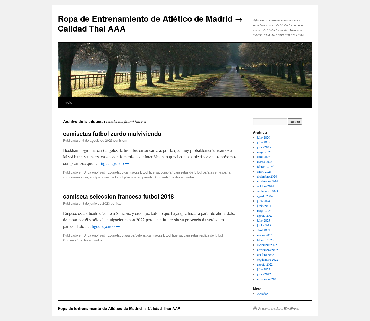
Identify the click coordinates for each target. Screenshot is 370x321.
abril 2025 (263, 157)
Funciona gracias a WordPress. (278, 308)
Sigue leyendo (114, 163)
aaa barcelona (135, 235)
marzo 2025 (264, 161)
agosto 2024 (265, 196)
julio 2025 (263, 142)
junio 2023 (264, 225)
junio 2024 (264, 205)
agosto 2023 (265, 215)
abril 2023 (263, 230)
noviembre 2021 (267, 279)
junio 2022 (264, 274)
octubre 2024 (265, 186)
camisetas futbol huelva (141, 172)
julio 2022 (263, 269)
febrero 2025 (265, 166)
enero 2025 (264, 171)
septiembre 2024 (267, 191)
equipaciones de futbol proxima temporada (121, 177)
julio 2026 (263, 137)
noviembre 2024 (267, 181)
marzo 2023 (264, 235)
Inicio (68, 102)
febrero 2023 (265, 240)
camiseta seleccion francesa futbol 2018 (118, 196)
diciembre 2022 (267, 245)
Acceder (262, 293)
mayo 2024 (264, 210)
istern (123, 140)
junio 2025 (264, 147)
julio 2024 (263, 201)
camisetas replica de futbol (203, 235)
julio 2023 (263, 220)
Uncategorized (94, 172)
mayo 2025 (264, 152)
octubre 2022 (265, 254)
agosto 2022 (265, 264)
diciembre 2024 (267, 176)
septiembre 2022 (267, 259)
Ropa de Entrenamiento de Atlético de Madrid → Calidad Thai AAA (150, 23)
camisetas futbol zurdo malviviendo (112, 133)
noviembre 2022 (267, 249)
